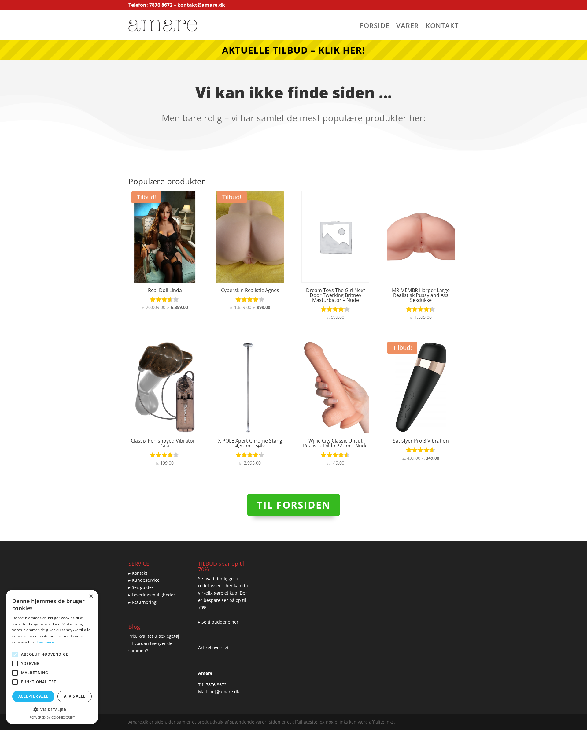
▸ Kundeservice (144, 580)
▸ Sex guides (141, 587)
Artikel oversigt (213, 647)
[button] (52, 709)
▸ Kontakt (137, 573)
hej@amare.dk (224, 692)
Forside (374, 26)
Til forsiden (293, 504)
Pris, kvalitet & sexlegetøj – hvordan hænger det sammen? (153, 643)
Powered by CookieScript (52, 717)
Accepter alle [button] (33, 696)
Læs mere (45, 642)
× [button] (91, 596)
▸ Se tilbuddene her (218, 622)
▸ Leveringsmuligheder (151, 595)
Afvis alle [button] (74, 696)
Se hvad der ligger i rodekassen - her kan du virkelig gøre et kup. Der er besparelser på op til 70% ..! (223, 593)
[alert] (52, 657)
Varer (407, 26)
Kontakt (442, 26)
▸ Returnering (142, 602)
